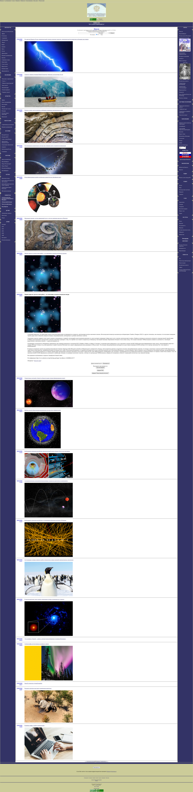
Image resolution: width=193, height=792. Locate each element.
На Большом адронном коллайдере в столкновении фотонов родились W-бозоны (45, 520)
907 (99, 761)
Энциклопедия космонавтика (182, 84)
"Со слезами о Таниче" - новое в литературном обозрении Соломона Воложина (45, 638)
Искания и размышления (7, 55)
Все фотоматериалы (6, 240)
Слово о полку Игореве (7, 139)
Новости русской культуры (7, 31)
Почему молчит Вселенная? (185, 35)
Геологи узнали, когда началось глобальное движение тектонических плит (44, 110)
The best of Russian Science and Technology (185, 270)
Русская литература (183, 145)
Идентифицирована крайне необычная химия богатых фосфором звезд (43, 177)
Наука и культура (182, 60)
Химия (180, 142)
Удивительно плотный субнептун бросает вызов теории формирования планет (45, 378)
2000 (3, 233)
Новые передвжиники (6, 102)
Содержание (8, 0)
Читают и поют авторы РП (184, 177)
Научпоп (181, 169)
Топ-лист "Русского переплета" (183, 245)
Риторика (4, 111)
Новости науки (182, 262)
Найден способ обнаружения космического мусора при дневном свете (43, 410)
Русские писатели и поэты (184, 229)
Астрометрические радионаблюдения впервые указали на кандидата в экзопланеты (46, 481)
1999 (3, 235)
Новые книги (4, 62)
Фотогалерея (4, 104)
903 (91, 761)
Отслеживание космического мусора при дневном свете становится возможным (45, 145)
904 (93, 761)
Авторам (181, 204)
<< (85, 761)
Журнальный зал (5, 71)
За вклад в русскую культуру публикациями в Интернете (7, 198)
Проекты (181, 223)
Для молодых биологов (185, 159)
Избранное (181, 232)
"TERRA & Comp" (183, 109)
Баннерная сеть (182, 248)
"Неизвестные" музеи (6, 108)
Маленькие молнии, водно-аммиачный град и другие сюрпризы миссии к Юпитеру (46, 218)
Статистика (103, 777)
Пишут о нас (182, 211)
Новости (23, 0)
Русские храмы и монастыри (5, 114)
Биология (181, 131)
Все (180, 258)
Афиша (3, 33)
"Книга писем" (5, 85)
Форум (3, 217)
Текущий (4, 224)
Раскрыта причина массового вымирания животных (38, 688)
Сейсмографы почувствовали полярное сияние (37, 644)
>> (107, 761)
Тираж (180, 213)
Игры (180, 187)
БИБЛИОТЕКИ (185, 163)
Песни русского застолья (184, 189)
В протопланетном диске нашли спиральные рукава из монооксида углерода (44, 599)
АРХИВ (7, 221)
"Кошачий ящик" (5, 87)
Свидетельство (94, 30)
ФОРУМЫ (7, 155)
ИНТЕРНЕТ (185, 241)
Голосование (29, 0)
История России (5, 134)
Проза (3, 49)
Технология (181, 138)
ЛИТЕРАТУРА (8, 27)
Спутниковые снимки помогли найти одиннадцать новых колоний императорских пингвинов (49, 560)
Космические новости (183, 81)
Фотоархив (4, 237)
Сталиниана (4, 151)
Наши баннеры (182, 250)
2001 (3, 231)
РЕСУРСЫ (185, 217)
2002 (3, 228)
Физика (180, 140)
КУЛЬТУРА (7, 96)
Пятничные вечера (6, 178)
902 (89, 761)
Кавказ (3, 44)
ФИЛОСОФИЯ (7, 120)
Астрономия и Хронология (7, 144)
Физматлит (181, 92)
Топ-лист (35, 0)
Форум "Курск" (5, 166)
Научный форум (5, 161)
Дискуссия (41, 0)
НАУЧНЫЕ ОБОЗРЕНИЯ (185, 101)
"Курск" (3, 42)
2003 (3, 226)
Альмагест (4, 147)
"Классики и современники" (7, 78)
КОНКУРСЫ (8, 195)
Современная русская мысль (8, 124)
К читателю (4, 35)
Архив (97, 777)
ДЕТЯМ (8, 210)
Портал (2, 0)
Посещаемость (182, 225)
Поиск (180, 221)
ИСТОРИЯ (7, 130)
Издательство (4, 66)
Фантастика (4, 215)
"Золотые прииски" (6, 89)
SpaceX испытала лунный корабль (33, 683)
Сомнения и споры (6, 59)
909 (104, 761)
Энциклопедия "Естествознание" (183, 87)
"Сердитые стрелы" (6, 92)
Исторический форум (6, 168)
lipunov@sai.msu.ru (111, 771)
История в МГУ (5, 137)
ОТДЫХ (185, 181)
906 (97, 761)
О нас (13, 0)
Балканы (3, 46)
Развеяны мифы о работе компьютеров (34, 725)
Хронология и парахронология (5, 142)
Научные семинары (183, 98)
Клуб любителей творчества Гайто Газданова (8, 184)
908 (102, 761)
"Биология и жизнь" (183, 115)
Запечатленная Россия (6, 149)
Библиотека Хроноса (183, 167)
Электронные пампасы (6, 213)
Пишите (18, 0)
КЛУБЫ (8, 174)
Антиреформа (182, 126)
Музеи (180, 185)
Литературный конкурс (7, 202)
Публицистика (5, 40)
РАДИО (185, 173)
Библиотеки (181, 234)
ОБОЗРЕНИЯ (8, 75)
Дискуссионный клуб (6, 159)
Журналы (181, 227)
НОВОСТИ (185, 254)
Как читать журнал (183, 208)
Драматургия (4, 53)
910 (106, 761)
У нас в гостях (5, 64)
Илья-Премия (5, 206)
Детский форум (5, 170)
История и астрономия (184, 56)
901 (87, 761)
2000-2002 (185, 62)
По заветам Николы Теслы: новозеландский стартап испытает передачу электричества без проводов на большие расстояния (56, 39)
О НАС (185, 198)
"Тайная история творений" (7, 83)
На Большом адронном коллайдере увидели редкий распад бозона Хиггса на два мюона (47, 451)
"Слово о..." (4, 81)
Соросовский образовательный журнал (184, 129)
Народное (181, 192)
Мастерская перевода (6, 191)
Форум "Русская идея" (6, 163)
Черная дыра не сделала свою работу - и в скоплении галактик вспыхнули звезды (45, 253)
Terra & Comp (37, 360)
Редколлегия (181, 202)
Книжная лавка (5, 68)
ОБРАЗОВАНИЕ (185, 119)
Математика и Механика (184, 136)
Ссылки (100, 777)
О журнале (181, 206)
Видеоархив (4, 116)
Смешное (181, 194)
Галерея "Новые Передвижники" (96, 779)
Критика (3, 57)
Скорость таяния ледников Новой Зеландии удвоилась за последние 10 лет (44, 74)
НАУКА (185, 27)
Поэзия (3, 51)
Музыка (3, 106)
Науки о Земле (182, 134)
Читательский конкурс (7, 204)
